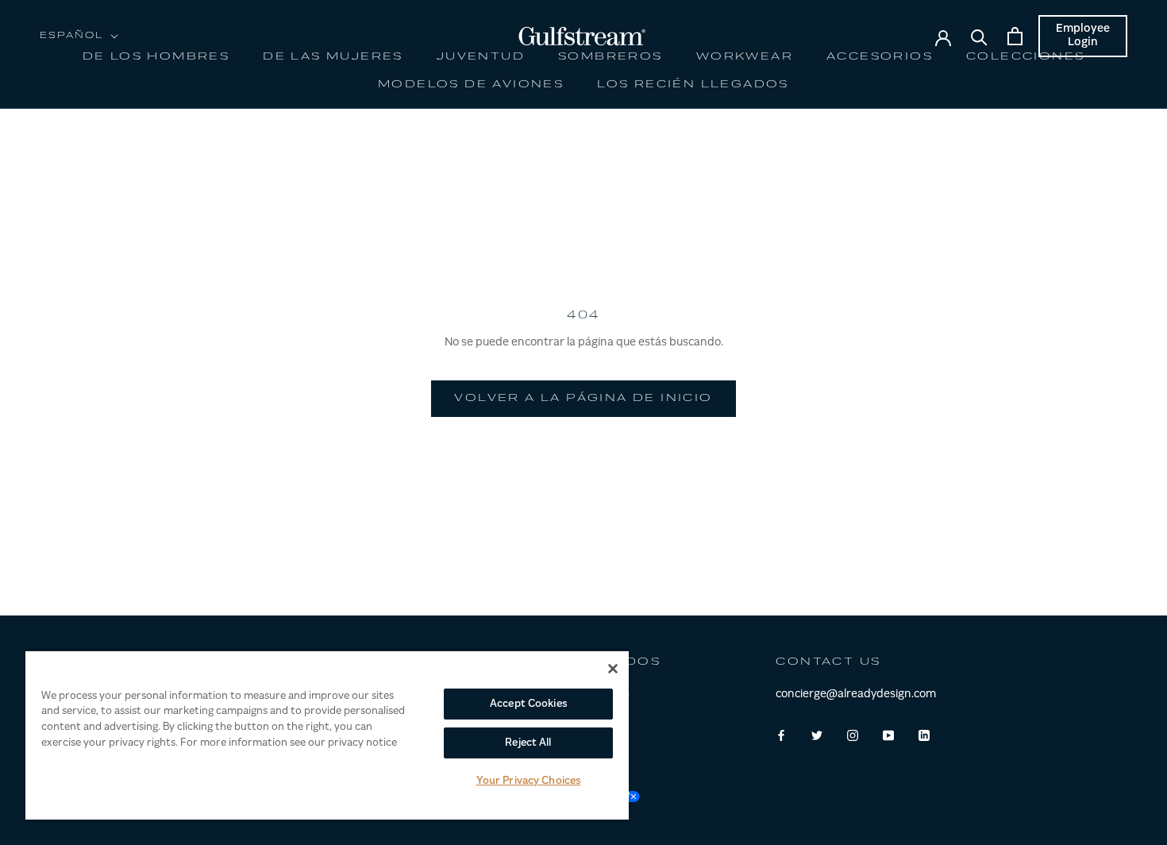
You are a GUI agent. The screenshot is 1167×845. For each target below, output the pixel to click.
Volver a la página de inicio (583, 398)
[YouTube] (888, 736)
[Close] (613, 668)
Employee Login (1083, 36)
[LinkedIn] (924, 736)
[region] (327, 735)
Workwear (744, 57)
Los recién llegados (693, 85)
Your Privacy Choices (528, 781)
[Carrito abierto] (1015, 36)
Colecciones (1025, 57)
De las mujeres (333, 57)
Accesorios (879, 57)
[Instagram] (852, 736)
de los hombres (156, 57)
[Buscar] (979, 36)
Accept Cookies (528, 704)
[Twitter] (816, 736)
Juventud (481, 57)
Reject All (528, 743)
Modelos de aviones (471, 85)
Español (72, 37)
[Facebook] (781, 736)
